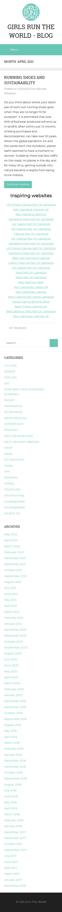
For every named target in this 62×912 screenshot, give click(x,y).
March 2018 (12, 814)
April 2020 (11, 677)
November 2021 (15, 564)
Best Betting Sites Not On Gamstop (31, 311)
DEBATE (10, 371)
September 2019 (15, 719)
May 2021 (10, 600)
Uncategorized (14, 507)
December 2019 (15, 701)
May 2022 (10, 534)
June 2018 (11, 796)
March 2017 (11, 873)
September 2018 (15, 778)
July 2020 (10, 659)
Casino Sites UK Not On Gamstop (31, 263)
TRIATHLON (12, 489)
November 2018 (15, 766)
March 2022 (12, 546)
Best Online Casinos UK (31, 306)
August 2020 (13, 653)
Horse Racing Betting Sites (31, 301)
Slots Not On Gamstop (31, 272)
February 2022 (14, 552)
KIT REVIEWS (17, 328)
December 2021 (15, 558)
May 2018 (10, 802)
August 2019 (12, 725)
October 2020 (13, 641)
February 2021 (13, 617)
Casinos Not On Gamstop (31, 234)
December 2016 (15, 885)
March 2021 (11, 612)
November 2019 (15, 707)
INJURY (9, 400)
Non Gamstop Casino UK (31, 287)
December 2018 (15, 760)
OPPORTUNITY (14, 424)
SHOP (8, 447)
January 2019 (13, 754)
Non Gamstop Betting (31, 214)
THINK (8, 465)
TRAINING (11, 477)
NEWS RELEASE (15, 418)
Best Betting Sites (31, 282)
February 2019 (13, 748)
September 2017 (15, 850)
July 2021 (10, 588)
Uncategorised (14, 501)
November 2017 (15, 838)
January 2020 (13, 695)
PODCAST (11, 430)
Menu (14, 49)
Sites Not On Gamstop (31, 277)
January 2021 (13, 623)
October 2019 (13, 713)
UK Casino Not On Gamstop (31, 224)
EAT (6, 383)
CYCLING (10, 365)
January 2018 (13, 826)
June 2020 (11, 665)
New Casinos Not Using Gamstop (31, 297)
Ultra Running (14, 495)
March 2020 (12, 683)
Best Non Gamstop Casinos (31, 258)
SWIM (8, 454)
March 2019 (12, 743)
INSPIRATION (13, 406)
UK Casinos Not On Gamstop (31, 229)
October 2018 (13, 772)
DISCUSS (10, 377)
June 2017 (11, 862)
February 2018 (13, 820)
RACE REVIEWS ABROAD (21, 442)
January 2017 (13, 880)
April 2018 (10, 808)
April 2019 (10, 737)
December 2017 (15, 832)
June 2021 (11, 594)
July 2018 (10, 790)
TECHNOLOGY (14, 459)
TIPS (7, 471)
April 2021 (10, 605)
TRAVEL (9, 483)
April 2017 (10, 868)
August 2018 (12, 784)
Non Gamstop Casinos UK (31, 209)
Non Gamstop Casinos (31, 292)
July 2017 (10, 856)
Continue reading (18, 184)
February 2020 (14, 689)
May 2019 (10, 731)
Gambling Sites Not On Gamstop (31, 219)
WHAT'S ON (12, 513)
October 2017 (13, 844)
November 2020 (15, 635)
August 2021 (12, 582)
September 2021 (15, 576)
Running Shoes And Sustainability (24, 80)
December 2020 (15, 629)
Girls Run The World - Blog (31, 31)
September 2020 (16, 647)
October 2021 (13, 570)
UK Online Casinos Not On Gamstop (31, 204)
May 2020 (10, 671)
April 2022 (11, 540)
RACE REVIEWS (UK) (18, 436)
